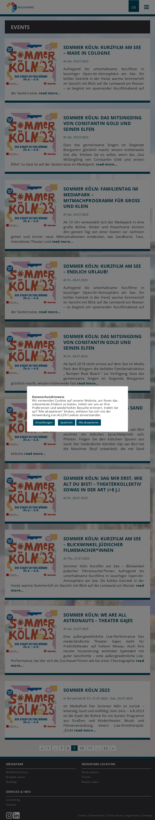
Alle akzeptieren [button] (89, 422)
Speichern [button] (66, 422)
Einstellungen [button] (44, 422)
